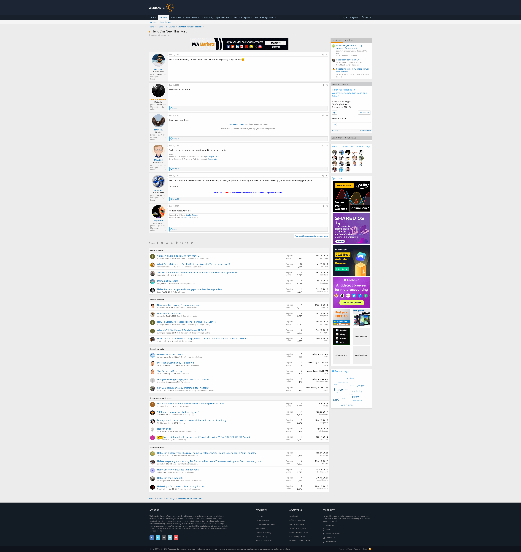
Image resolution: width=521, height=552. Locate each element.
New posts (153, 22)
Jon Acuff (160, 431)
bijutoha (158, 220)
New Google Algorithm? (169, 313)
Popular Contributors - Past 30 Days (351, 146)
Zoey (159, 292)
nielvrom (160, 308)
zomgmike (161, 316)
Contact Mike (212, 159)
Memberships (192, 17)
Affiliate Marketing (263, 532)
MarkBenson (162, 423)
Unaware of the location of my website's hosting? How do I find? (191, 403)
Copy (334, 124)
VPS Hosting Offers (297, 536)
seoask (325, 356)
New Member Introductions (186, 308)
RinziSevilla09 (162, 489)
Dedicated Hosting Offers (299, 540)
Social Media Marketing (183, 341)
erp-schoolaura (322, 382)
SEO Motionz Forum (237, 124)
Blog (328, 529)
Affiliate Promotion (297, 520)
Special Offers (222, 17)
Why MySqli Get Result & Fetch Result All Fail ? (181, 330)
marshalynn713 (163, 480)
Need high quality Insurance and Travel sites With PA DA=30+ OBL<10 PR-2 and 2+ (207, 437)
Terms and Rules (345, 549)
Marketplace (331, 541)
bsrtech (160, 357)
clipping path (187, 217)
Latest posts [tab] (337, 40)
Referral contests (340, 84)
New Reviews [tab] (350, 138)
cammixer (161, 455)
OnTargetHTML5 (212, 157)
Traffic (325, 406)
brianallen (161, 382)
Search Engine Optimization (192, 267)
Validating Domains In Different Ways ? (178, 255)
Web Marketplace (242, 17)
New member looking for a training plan (178, 305)
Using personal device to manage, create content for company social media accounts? (203, 338)
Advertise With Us (333, 533)
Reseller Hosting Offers (298, 532)
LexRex (159, 341)
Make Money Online (264, 540)
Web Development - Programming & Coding (193, 258)
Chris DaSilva (323, 266)
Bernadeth (161, 464)
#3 (327, 115)
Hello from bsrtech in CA (170, 354)
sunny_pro (161, 258)
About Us (330, 525)
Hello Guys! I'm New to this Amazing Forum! (180, 486)
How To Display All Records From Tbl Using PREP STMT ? (186, 321)
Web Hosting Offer (297, 524)
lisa (158, 414)
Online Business (262, 520)
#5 (327, 176)
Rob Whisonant (322, 291)
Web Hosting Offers (264, 17)
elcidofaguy (323, 431)
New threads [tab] (350, 40)
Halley (159, 472)
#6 (327, 206)
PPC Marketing (262, 528)
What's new (176, 17)
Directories (185, 373)
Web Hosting (184, 406)
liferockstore (323, 414)
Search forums (165, 22)
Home (153, 17)
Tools (335, 131)
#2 (327, 85)
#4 (327, 145)
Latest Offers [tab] (337, 138)
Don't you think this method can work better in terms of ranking (191, 420)
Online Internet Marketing (180, 414)
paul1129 (158, 129)
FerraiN (325, 463)
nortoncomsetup (163, 267)
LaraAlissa (161, 440)
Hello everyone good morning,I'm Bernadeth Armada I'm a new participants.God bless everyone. (209, 461)
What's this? (366, 131)
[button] (183, 17)
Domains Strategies (167, 280)
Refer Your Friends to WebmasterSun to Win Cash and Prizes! (349, 93)
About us (357, 549)
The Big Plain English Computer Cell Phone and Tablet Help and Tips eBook (197, 272)
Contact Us (330, 537)
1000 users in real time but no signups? (178, 412)
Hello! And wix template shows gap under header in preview (189, 289)
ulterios (158, 190)
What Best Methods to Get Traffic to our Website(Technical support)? (193, 264)
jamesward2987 (163, 406)
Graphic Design (191, 215)
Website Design (179, 292)
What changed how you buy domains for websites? (349, 46)
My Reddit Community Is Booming (175, 362)
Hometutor (161, 275)
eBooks (180, 275)
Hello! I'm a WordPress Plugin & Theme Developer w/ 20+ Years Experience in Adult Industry (206, 452)
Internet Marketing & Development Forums (198, 390)
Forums (163, 17)
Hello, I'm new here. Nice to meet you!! (178, 469)
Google (187, 382)
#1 (327, 55)
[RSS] (369, 549)
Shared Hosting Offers (298, 528)
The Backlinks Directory (169, 371)
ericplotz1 (324, 422)
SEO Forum (260, 516)
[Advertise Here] (361, 336)
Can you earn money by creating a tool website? (183, 387)
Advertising (207, 17)
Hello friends (164, 428)
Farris (159, 365)
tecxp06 (154, 35)
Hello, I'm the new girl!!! (170, 477)
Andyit (159, 283)
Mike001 (158, 160)
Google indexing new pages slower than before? (183, 379)
